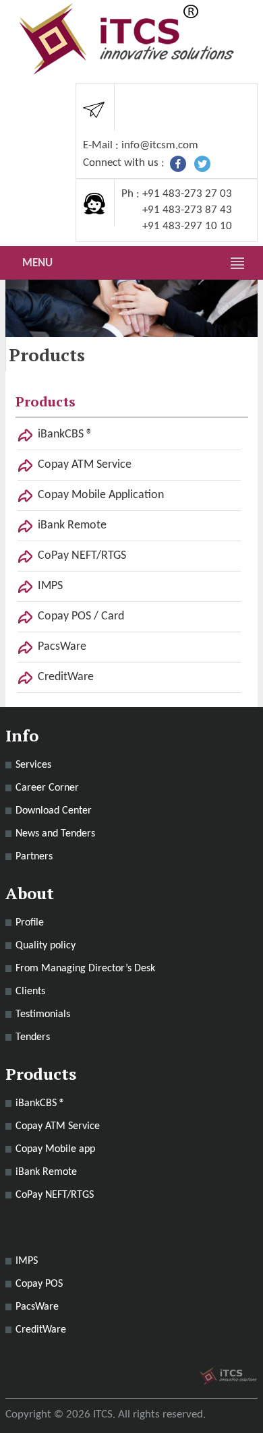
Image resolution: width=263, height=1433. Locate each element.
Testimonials (43, 1014)
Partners (34, 856)
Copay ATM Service (85, 464)
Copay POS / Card (81, 616)
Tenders (33, 1037)
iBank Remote (72, 525)
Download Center (54, 810)
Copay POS (39, 1284)
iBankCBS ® (65, 434)
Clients (30, 991)
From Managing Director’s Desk (85, 968)
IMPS (50, 586)
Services (33, 765)
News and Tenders (55, 833)
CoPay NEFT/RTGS (82, 555)
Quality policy (46, 945)
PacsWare (62, 646)
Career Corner (47, 788)
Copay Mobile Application (101, 495)
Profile (30, 922)
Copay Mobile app (55, 1149)
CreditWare (66, 677)
